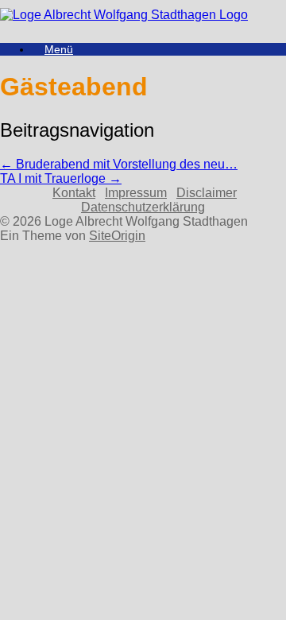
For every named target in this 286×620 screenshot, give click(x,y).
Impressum (136, 193)
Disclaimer (206, 193)
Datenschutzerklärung (143, 207)
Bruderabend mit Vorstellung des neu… (119, 164)
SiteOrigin (117, 235)
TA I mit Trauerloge (61, 178)
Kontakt (73, 193)
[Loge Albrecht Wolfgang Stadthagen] (124, 14)
